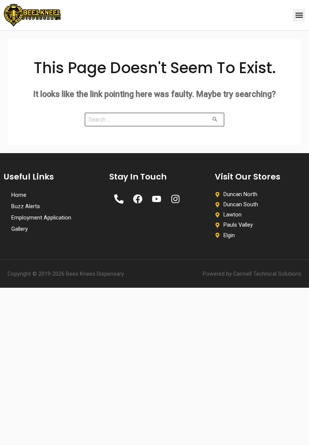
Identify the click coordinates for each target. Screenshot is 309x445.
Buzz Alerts (25, 206)
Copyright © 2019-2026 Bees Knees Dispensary (66, 273)
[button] (299, 15)
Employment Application (41, 217)
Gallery (19, 229)
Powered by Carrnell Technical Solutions (252, 273)
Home (18, 195)
